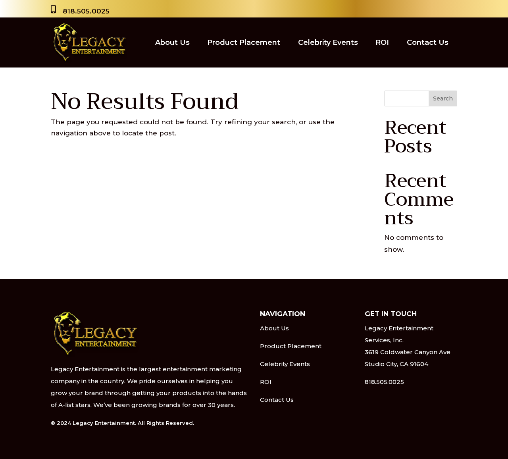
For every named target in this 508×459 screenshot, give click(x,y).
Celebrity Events (328, 42)
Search (443, 98)
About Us (172, 42)
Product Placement (243, 42)
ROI (382, 42)
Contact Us (427, 42)
